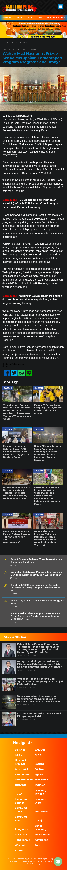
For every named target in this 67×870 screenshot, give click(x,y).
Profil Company (33, 864)
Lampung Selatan (21, 801)
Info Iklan (43, 861)
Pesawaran (21, 834)
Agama (38, 774)
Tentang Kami (53, 861)
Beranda (7, 17)
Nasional (39, 763)
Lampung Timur (21, 809)
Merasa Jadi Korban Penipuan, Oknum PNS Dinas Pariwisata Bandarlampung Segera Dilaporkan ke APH (35, 616)
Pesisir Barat (42, 834)
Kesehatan (41, 779)
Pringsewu (21, 829)
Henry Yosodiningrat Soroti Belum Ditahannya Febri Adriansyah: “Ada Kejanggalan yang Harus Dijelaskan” (39, 664)
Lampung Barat (21, 818)
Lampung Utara (40, 801)
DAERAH (19, 17)
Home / (6, 42)
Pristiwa (39, 769)
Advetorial (21, 769)
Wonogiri (20, 845)
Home (10, 861)
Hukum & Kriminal (20, 762)
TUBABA (24, 42)
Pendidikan (22, 774)
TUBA (18, 793)
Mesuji (38, 820)
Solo (37, 845)
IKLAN (30, 17)
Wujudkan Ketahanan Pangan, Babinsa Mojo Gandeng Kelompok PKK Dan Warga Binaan (36, 573)
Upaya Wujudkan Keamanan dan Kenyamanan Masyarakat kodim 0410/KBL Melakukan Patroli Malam (38, 699)
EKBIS (40, 17)
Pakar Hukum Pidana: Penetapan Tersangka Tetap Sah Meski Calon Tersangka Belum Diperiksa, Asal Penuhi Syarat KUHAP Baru (38, 648)
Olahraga (20, 784)
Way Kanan (41, 839)
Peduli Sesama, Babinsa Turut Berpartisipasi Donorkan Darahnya (36, 560)
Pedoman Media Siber (23, 861)
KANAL (19, 850)
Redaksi (36, 861)
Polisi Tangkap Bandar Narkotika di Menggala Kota (37, 602)
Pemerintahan (23, 779)
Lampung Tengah (40, 792)
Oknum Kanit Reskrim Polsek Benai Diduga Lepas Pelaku (39, 715)
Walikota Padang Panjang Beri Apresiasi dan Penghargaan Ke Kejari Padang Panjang (40, 682)
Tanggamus (22, 839)
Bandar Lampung (40, 827)
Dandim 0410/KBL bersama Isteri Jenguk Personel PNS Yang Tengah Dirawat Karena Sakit (35, 588)
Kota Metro (41, 811)
